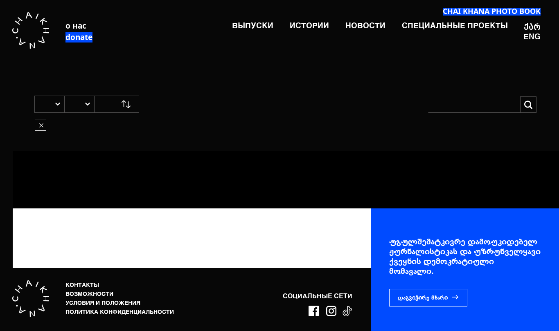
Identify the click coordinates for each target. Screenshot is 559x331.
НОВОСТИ (365, 26)
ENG (532, 37)
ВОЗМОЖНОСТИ (89, 294)
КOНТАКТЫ (82, 285)
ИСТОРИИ (309, 26)
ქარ (532, 26)
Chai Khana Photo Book (492, 11)
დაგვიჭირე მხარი (423, 298)
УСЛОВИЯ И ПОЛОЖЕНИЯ (102, 303)
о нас (75, 25)
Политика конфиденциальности (119, 312)
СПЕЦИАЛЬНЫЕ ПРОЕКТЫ (455, 26)
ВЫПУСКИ (252, 26)
